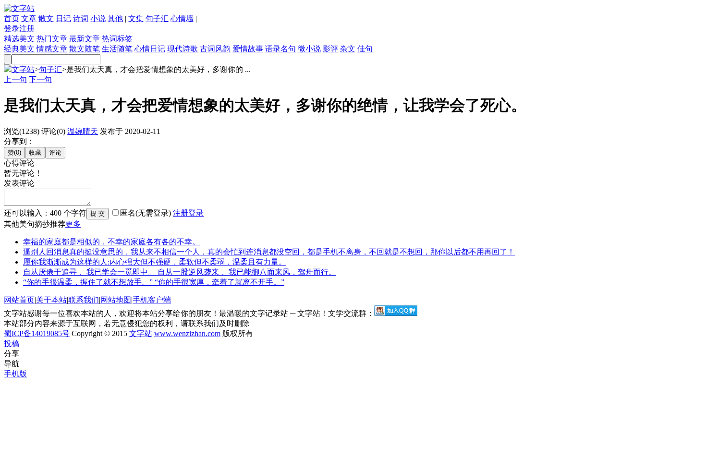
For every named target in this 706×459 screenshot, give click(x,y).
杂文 (347, 49)
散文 (46, 18)
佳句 (365, 49)
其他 (115, 18)
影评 (330, 49)
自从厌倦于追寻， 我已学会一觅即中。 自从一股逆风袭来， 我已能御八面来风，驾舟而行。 (179, 272)
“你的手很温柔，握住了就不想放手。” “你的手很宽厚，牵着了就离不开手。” (153, 282)
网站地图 (115, 300)
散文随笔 (84, 49)
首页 (11, 18)
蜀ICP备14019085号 (37, 333)
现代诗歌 (182, 49)
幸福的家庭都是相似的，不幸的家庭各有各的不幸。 (111, 242)
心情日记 (149, 49)
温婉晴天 (82, 131)
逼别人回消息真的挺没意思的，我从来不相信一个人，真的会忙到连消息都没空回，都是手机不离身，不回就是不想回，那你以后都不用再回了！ (269, 252)
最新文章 (84, 39)
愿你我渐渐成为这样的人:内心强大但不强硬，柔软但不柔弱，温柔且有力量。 (154, 262)
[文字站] (19, 8)
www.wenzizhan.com (187, 333)
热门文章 (52, 39)
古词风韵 (215, 49)
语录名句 (280, 49)
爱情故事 (247, 49)
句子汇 (157, 18)
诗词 (80, 18)
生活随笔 (117, 49)
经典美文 (19, 49)
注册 (27, 28)
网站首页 (19, 300)
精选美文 (19, 39)
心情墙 (182, 18)
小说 (98, 18)
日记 (63, 18)
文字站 (23, 69)
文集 (136, 18)
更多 (73, 224)
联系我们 (83, 300)
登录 (11, 28)
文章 (29, 18)
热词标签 (117, 39)
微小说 (309, 49)
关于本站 (51, 300)
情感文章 (52, 49)
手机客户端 (152, 300)
